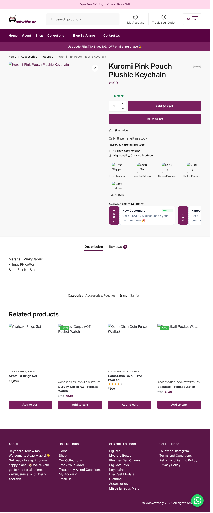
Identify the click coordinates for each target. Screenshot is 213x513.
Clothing (115, 479)
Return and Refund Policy (178, 460)
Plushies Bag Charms (125, 460)
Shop (63, 455)
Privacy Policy (169, 465)
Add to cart (164, 106)
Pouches (47, 56)
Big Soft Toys (119, 465)
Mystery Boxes (120, 455)
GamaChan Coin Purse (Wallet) (125, 378)
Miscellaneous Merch (125, 488)
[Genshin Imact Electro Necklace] (195, 66)
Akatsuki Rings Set (23, 376)
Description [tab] (93, 247)
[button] (192, 19)
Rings (32, 371)
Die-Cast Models (121, 474)
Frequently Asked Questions (80, 470)
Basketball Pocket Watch (176, 387)
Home (12, 56)
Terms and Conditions (175, 455)
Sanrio (134, 295)
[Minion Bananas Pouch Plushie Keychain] (199, 66)
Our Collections (70, 460)
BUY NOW (155, 119)
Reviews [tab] (117, 247)
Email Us (65, 479)
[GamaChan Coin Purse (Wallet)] (129, 345)
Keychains (116, 470)
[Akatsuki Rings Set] (30, 345)
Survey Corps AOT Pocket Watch (78, 389)
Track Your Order (164, 22)
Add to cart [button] (30, 404)
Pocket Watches (89, 382)
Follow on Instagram (174, 451)
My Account (135, 22)
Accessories (29, 56)
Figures (114, 451)
